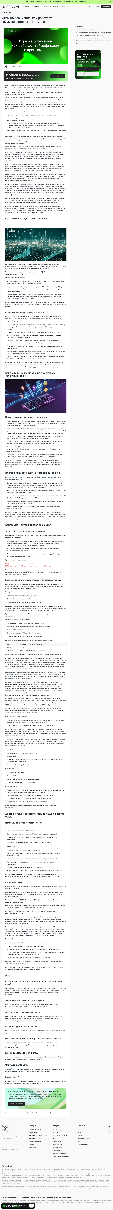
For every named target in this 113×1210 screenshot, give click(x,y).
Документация (57, 1144)
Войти (97, 7)
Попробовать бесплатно (16, 1104)
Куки (79, 1141)
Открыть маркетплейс (80, 1)
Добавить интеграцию (59, 1154)
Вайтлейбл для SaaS (35, 1138)
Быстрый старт (57, 1147)
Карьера (80, 1132)
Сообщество (56, 1151)
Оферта (80, 1135)
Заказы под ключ (58, 1141)
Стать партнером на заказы (61, 1157)
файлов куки (17, 1206)
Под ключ (56, 6)
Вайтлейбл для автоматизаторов (38, 1135)
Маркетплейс (46, 6)
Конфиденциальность (84, 1138)
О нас (79, 1129)
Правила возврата (83, 1144)
